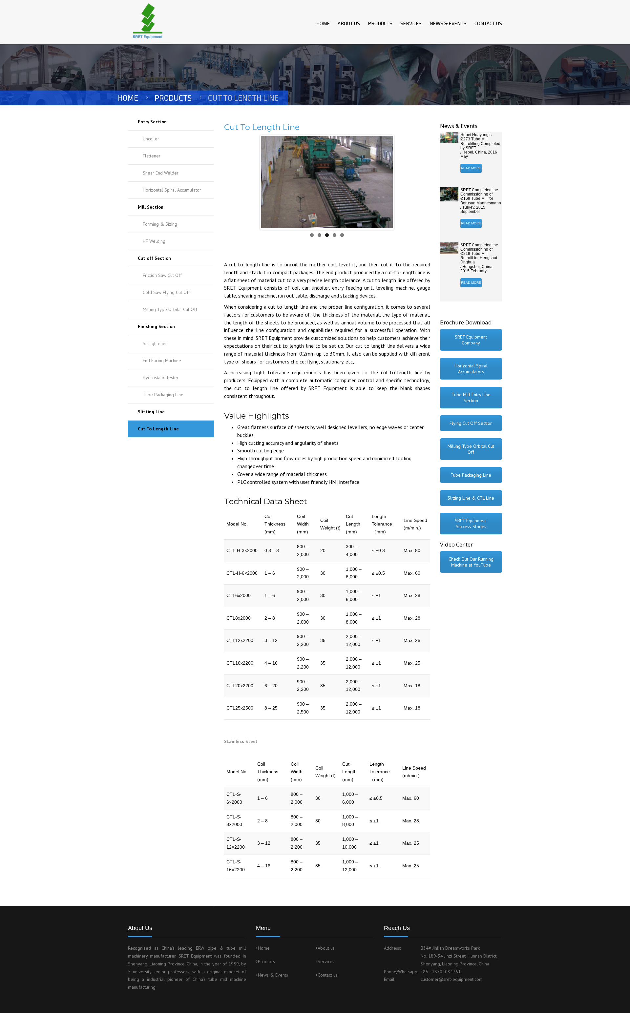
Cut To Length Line (158, 429)
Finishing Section (156, 326)
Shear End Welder (160, 173)
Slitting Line (151, 412)
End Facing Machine (162, 360)
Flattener (151, 156)
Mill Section (150, 207)
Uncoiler (151, 139)
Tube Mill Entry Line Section (471, 397)
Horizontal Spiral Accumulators (471, 369)
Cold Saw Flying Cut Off (166, 292)
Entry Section (152, 122)
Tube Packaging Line (163, 395)
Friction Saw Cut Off (162, 275)
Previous (251, 182)
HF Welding (154, 241)
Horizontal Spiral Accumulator (172, 190)
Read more (471, 168)
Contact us (488, 23)
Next (402, 182)
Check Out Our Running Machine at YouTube (471, 562)
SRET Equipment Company (471, 340)
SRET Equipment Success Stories (471, 523)
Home (323, 23)
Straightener (155, 343)
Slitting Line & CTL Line (471, 498)
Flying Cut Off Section (471, 423)
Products (380, 23)
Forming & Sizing (160, 224)
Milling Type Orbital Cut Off (170, 309)
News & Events (448, 23)
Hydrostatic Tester (160, 378)
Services (411, 23)
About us (349, 23)
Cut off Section (154, 258)
